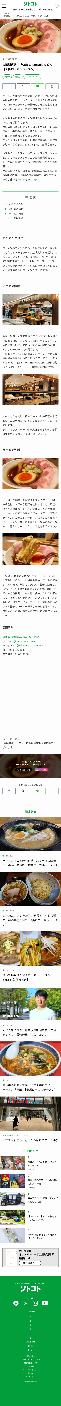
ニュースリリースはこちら (30, 1359)
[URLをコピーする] (52, 86)
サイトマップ (30, 1376)
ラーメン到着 (16, 213)
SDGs (30, 1346)
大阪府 (17, 76)
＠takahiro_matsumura (29, 645)
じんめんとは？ (17, 203)
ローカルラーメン (32, 76)
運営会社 (30, 1373)
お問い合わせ (30, 1356)
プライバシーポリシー (30, 1370)
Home (5, 13)
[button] (9, 86)
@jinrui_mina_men (24, 641)
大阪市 (7, 76)
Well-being (30, 1341)
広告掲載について (30, 1363)
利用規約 (30, 1366)
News (30, 1350)
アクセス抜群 (16, 208)
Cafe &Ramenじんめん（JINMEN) (22, 636)
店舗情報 (18, 217)
